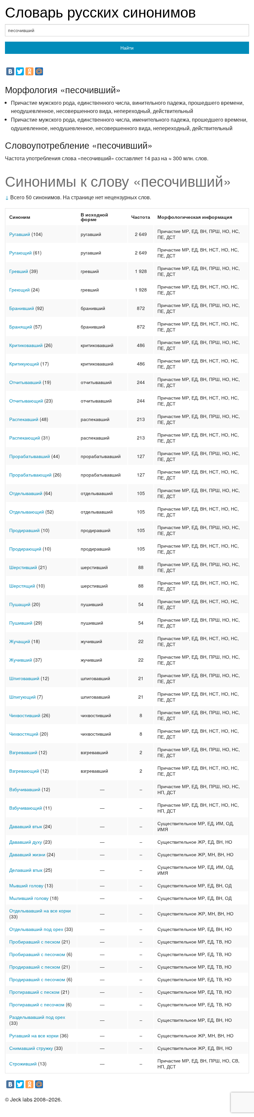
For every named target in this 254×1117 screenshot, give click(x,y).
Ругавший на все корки (34, 1035)
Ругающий (20, 252)
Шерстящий (22, 585)
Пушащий (19, 604)
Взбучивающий (25, 807)
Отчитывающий (26, 400)
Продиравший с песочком (37, 979)
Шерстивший (23, 567)
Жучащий (19, 641)
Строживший (23, 1063)
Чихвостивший (24, 715)
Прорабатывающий (30, 474)
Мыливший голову (29, 898)
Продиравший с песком (34, 966)
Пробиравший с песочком (37, 954)
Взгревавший (23, 752)
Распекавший (23, 419)
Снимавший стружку (31, 1048)
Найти (127, 47)
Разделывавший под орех (37, 1017)
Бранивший (21, 308)
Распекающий (24, 437)
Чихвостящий (23, 733)
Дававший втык (25, 826)
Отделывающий (26, 511)
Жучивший (20, 659)
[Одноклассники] (29, 71)
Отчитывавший (25, 382)
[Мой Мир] (39, 71)
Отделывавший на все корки (40, 910)
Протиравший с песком (34, 991)
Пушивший (20, 622)
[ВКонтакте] (10, 71)
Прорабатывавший (29, 456)
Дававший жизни (27, 854)
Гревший (18, 271)
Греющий (19, 289)
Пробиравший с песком (34, 941)
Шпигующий (22, 696)
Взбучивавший (24, 789)
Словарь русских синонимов (100, 11)
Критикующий (24, 363)
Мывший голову (26, 885)
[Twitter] (20, 71)
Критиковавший (26, 345)
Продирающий (25, 548)
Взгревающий (24, 770)
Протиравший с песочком (36, 1004)
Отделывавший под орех (36, 929)
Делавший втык (25, 870)
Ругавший (19, 234)
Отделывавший (25, 493)
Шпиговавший (24, 678)
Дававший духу (25, 841)
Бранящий (20, 326)
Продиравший (24, 530)
